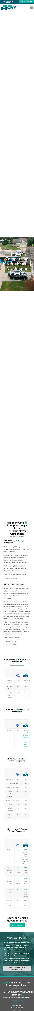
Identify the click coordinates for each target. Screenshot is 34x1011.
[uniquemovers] (14, 7)
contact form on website (25, 735)
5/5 (24, 900)
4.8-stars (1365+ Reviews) (8, 1)
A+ (24, 861)
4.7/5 (25, 878)
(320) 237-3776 (25, 744)
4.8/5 (25, 850)
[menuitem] (30, 7)
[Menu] (30, 7)
